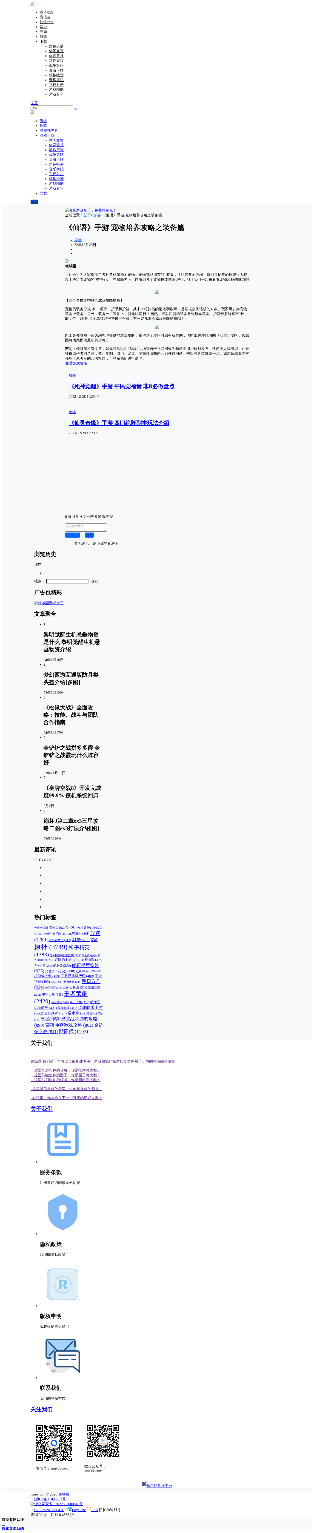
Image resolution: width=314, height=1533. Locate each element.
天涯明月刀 (44, 960)
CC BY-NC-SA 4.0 (49, 1510)
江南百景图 (75, 987)
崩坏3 (62, 965)
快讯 (47, 22)
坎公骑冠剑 (91, 955)
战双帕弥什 (86, 971)
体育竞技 (56, 56)
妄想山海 (91, 960)
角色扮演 (56, 46)
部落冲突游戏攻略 (69, 1025)
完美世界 (43, 965)
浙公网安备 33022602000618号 (58, 1504)
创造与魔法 (60, 940)
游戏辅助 (56, 90)
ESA (94, 1510)
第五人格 (79, 1002)
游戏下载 (47, 135)
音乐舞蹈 (56, 80)
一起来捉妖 (44, 927)
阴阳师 (73, 1031)
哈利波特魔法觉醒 (65, 955)
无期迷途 (72, 981)
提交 (89, 535)
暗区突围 (53, 987)
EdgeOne (79, 1510)
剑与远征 (85, 939)
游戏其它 (56, 94)
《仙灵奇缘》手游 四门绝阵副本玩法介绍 (119, 423)
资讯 (45, 17)
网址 (43, 27)
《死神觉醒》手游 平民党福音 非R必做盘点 (122, 386)
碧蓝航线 (60, 1002)
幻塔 (52, 971)
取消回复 (73, 535)
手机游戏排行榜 (77, 976)
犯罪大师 (52, 994)
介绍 (84, 927)
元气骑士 (79, 933)
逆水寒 (78, 1013)
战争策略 (56, 65)
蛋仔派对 (55, 1013)
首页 (87, 215)
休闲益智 (56, 51)
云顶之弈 (66, 927)
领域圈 (63, 1494)
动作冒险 (56, 61)
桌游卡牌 (56, 70)
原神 (51, 947)
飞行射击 (56, 85)
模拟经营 (56, 75)
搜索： (39, 581)
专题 (43, 32)
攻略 (43, 36)
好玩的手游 (67, 960)
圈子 (46, 12)
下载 (43, 41)
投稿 (34, 202)
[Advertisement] (157, 478)
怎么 (67, 971)
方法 (57, 981)
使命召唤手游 (56, 933)
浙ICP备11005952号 (50, 1499)
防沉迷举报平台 (159, 1486)
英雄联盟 (67, 1008)
